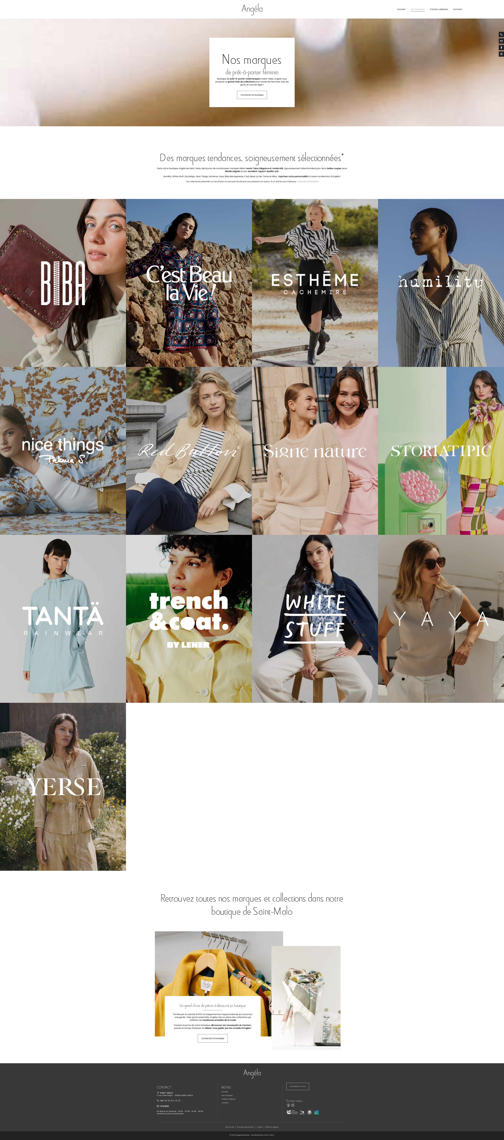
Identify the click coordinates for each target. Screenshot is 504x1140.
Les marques (418, 9)
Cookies (260, 1127)
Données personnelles (245, 1127)
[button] (63, 283)
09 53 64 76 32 (172, 1100)
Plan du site (229, 1127)
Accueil (401, 9)
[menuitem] (401, 9)
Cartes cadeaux (439, 9)
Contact (458, 9)
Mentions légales (272, 1127)
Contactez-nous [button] (298, 1086)
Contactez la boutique (252, 94)
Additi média (269, 1135)
